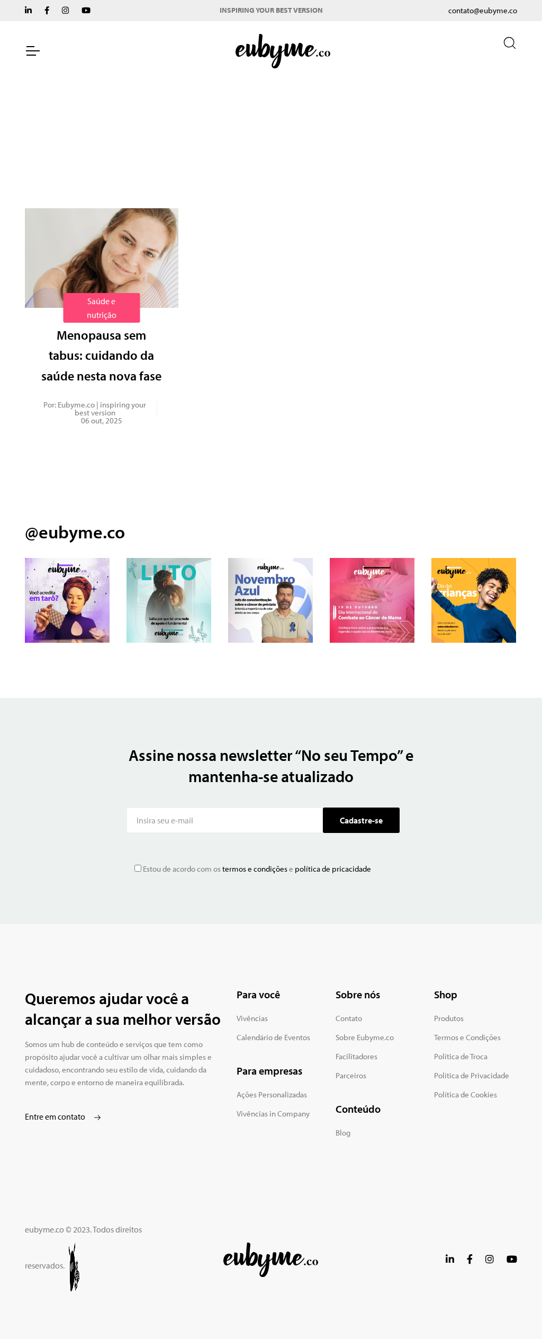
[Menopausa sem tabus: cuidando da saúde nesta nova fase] (101, 258)
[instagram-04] (372, 600)
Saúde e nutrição (101, 308)
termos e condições (254, 869)
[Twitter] (28, 10)
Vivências (252, 1018)
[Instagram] (65, 10)
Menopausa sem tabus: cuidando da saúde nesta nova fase (101, 355)
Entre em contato (56, 1116)
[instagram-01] (67, 600)
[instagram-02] (169, 600)
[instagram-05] (473, 600)
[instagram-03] (270, 600)
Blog (343, 1133)
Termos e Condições (467, 1037)
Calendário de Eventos (273, 1037)
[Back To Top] (512, 1309)
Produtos (449, 1018)
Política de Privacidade (471, 1075)
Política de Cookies (465, 1094)
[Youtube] (86, 10)
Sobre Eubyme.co (365, 1037)
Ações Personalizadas (272, 1094)
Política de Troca (460, 1056)
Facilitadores (356, 1056)
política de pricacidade (333, 869)
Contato (349, 1018)
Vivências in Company (273, 1114)
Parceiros (351, 1075)
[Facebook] (46, 10)
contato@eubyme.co (482, 10)
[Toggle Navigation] (32, 50)
